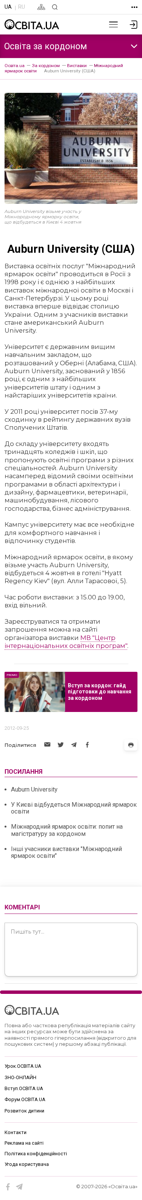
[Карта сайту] (41, 7)
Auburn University (34, 789)
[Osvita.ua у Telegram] (19, 1187)
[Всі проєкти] (134, 7)
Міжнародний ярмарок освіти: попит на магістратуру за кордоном (67, 830)
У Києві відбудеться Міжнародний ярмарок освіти (74, 808)
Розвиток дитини (24, 1111)
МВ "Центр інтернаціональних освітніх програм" (66, 641)
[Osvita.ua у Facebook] (8, 1187)
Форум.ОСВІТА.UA (25, 1099)
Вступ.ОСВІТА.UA (24, 1088)
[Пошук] (55, 7)
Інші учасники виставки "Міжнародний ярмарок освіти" (66, 852)
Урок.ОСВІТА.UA (23, 1066)
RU (21, 7)
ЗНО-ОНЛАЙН (20, 1077)
